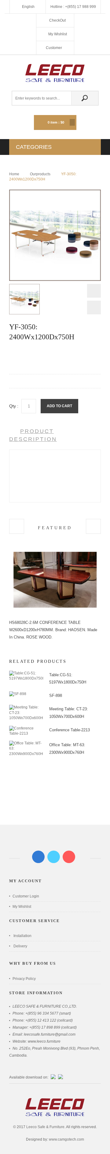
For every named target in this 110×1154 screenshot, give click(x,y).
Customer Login (26, 896)
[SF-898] (17, 694)
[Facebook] (38, 857)
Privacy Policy (24, 979)
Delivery (20, 946)
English (28, 7)
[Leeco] (55, 73)
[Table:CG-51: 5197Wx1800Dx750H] (26, 673)
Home (14, 174)
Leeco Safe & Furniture (45, 1127)
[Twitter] (53, 857)
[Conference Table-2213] (26, 728)
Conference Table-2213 (69, 730)
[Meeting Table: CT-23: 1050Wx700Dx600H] (26, 707)
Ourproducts (40, 174)
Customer (54, 48)
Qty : (13, 406)
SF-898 (55, 695)
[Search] (84, 98)
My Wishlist (57, 34)
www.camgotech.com (66, 1139)
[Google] (69, 857)
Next (94, 307)
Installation (22, 936)
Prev (94, 292)
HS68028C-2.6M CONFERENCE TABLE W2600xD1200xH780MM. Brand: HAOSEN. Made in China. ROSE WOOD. (53, 630)
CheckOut (57, 20)
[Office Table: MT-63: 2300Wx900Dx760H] (26, 743)
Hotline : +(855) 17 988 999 (73, 7)
